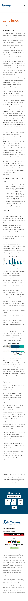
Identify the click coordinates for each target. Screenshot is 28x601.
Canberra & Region (14, 496)
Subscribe (14, 548)
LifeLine (6, 477)
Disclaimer (14, 537)
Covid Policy (14, 540)
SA (7, 503)
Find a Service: (14, 493)
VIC (20, 503)
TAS (14, 503)
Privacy (14, 538)
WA (14, 507)
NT (14, 500)
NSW (7, 500)
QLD (20, 500)
